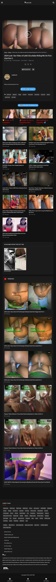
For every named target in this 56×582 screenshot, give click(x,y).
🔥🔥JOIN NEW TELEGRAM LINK (29, 105)
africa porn (36, 508)
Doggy (19, 94)
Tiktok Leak (47, 518)
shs (10, 518)
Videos (9, 52)
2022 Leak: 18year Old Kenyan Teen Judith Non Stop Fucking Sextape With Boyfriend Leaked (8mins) (14, 143)
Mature (46, 513)
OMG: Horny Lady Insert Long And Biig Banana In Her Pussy (41, 211)
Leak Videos (24, 60)
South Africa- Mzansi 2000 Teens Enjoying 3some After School (15, 188)
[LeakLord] (7, 77)
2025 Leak (18, 508)
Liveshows (32, 513)
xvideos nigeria (44, 525)
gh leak (46, 510)
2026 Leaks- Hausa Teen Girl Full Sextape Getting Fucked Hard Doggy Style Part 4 (24, 311)
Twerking (16, 520)
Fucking (27, 510)
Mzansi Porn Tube (7, 515)
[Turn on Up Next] (25, 64)
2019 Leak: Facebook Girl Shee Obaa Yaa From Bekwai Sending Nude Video (14, 234)
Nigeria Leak (7, 97)
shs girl (14, 518)
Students (28, 518)
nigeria (48, 94)
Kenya (16, 513)
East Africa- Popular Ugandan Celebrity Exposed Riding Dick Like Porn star (41, 188)
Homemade (17, 60)
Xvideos (5, 525)
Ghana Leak (33, 510)
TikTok (41, 518)
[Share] (33, 69)
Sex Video (13, 97)
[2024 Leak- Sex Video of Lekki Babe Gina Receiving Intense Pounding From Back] (31, 64)
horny (11, 513)
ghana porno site (29, 525)
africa (30, 508)
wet (26, 520)
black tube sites (19, 525)
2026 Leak (25, 508)
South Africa (21, 518)
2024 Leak (9, 94)
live (28, 513)
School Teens (40, 515)
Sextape (47, 515)
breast (4, 510)
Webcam (22, 520)
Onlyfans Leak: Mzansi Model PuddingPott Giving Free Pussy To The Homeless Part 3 (41, 143)
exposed (24, 94)
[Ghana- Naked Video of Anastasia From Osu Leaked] (28, 64)
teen (33, 518)
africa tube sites (7, 527)
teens (37, 518)
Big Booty (14, 94)
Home (5, 52)
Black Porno (11, 525)
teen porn (37, 525)
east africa (15, 510)
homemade (30, 94)
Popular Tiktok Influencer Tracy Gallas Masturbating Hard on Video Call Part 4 (23, 414)
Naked (21, 515)
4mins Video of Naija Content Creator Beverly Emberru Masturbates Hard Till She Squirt (14, 211)
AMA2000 (43, 508)
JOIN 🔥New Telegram (29, 89)
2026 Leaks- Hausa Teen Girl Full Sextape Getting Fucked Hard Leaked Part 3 (23, 345)
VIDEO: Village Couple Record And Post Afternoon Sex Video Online (39, 166)
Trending (5, 520)
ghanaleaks (40, 510)
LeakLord (14, 75)
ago (9, 60)
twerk (10, 520)
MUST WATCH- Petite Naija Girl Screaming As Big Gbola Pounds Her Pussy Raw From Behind (27, 482)
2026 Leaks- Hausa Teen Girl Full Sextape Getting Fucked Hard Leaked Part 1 (23, 380)
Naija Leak (31, 60)
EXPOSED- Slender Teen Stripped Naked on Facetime (13, 166)
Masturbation (40, 513)
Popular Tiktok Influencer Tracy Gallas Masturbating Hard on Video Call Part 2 (23, 448)
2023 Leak (5, 508)
